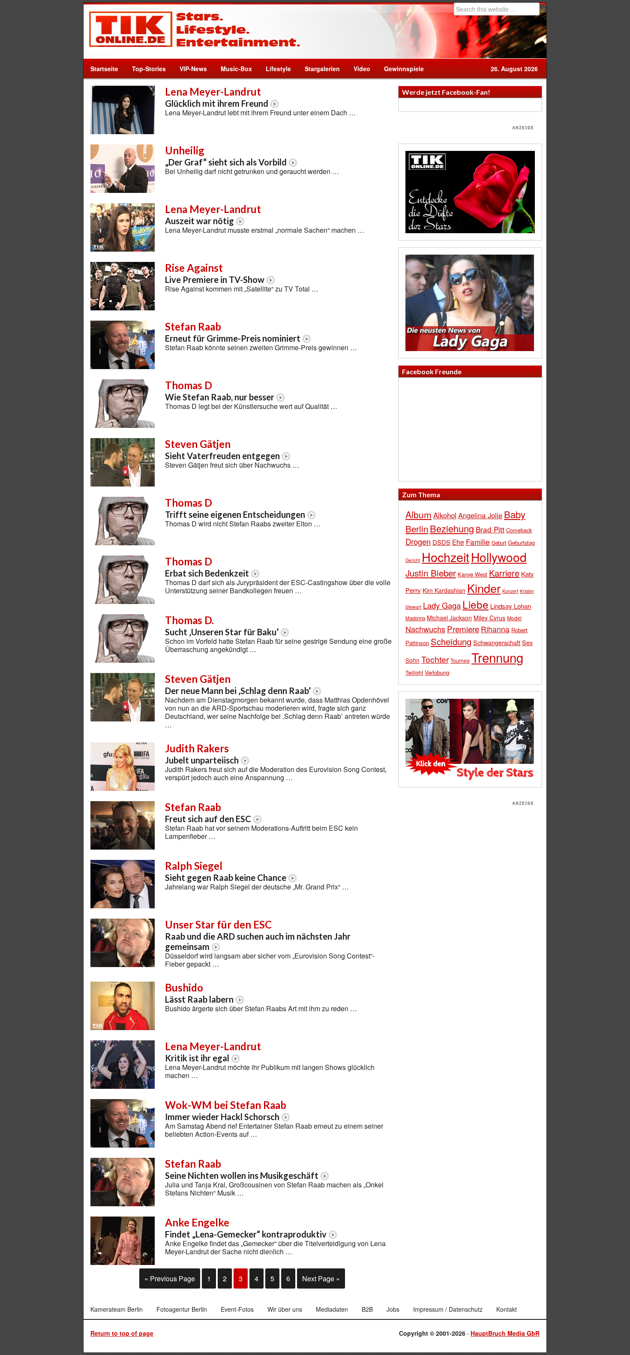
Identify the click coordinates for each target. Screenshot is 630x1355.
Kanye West (472, 574)
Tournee (460, 660)
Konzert (510, 590)
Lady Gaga (442, 605)
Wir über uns (284, 1309)
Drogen (418, 541)
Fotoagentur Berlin (181, 1309)
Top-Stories (149, 68)
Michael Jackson (449, 617)
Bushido (199, 992)
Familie (478, 541)
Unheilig (226, 155)
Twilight (414, 672)
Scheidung (451, 641)
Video (358, 68)
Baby (514, 514)
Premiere (463, 628)
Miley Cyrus (489, 617)
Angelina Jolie (480, 515)
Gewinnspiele (404, 68)
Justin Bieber (430, 572)
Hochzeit (445, 556)
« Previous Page (169, 1278)
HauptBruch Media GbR (505, 1333)
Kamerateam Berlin (116, 1309)
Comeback (519, 530)
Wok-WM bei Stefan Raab (225, 1110)
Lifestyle (275, 68)
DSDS (441, 542)
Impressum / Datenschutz (448, 1309)
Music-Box (233, 68)
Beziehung (452, 528)
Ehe (458, 542)
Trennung (497, 657)
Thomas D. (222, 625)
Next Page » (321, 1278)
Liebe (475, 604)
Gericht (412, 560)
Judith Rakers (202, 753)
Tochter (435, 659)
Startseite (104, 68)
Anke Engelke (246, 1227)
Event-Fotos (237, 1309)
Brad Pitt (490, 529)
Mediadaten (332, 1309)
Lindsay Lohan (510, 605)
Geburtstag (521, 542)
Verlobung (437, 672)
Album (418, 514)
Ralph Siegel (225, 871)
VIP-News (193, 68)
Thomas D (219, 390)
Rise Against (214, 273)
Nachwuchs (425, 629)
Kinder (484, 588)
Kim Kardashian (444, 590)
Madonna (415, 618)
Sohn (412, 660)
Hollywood (499, 556)
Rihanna (495, 629)
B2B (367, 1309)
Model (514, 618)
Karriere (504, 573)
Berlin (416, 528)
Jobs (393, 1309)
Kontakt (506, 1309)
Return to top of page (121, 1333)
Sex (527, 642)
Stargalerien (322, 68)
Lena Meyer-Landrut (216, 96)
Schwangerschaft (496, 642)
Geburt (499, 542)
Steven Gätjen (222, 449)
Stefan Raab (232, 331)
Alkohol (444, 515)
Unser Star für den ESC (258, 935)
